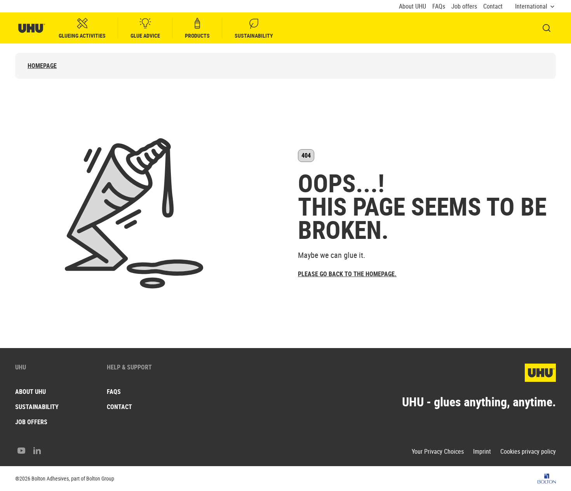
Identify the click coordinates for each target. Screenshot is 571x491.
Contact (493, 6)
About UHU (412, 6)
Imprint (482, 451)
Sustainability (254, 35)
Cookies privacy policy (528, 451)
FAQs (438, 6)
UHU (20, 367)
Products (197, 35)
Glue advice (145, 35)
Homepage (42, 66)
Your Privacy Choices (438, 451)
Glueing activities (82, 35)
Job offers (464, 6)
